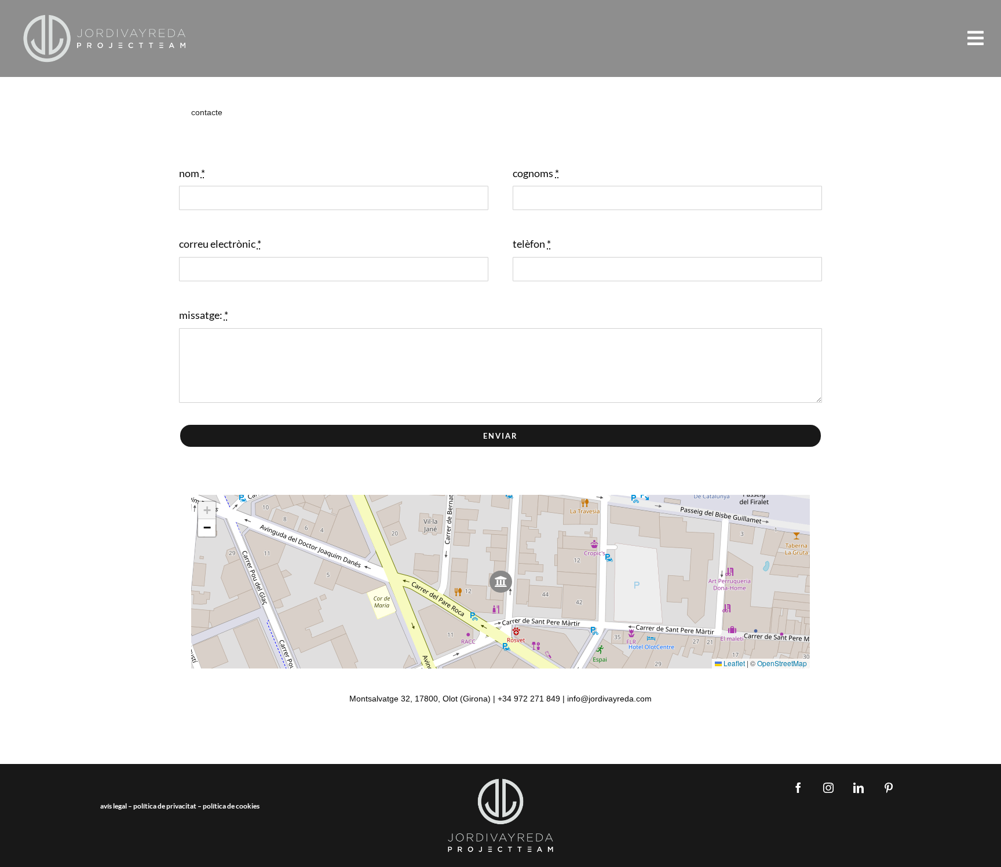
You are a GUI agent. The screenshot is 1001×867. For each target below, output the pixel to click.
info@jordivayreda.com (609, 698)
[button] (500, 582)
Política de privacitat (164, 806)
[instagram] (828, 788)
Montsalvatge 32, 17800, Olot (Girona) (420, 698)
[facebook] (798, 788)
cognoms (536, 173)
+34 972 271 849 (529, 698)
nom (192, 173)
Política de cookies (231, 806)
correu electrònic (220, 243)
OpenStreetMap (782, 663)
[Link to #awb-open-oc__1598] (975, 38)
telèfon (532, 243)
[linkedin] (858, 788)
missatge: (203, 314)
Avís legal (113, 806)
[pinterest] (888, 788)
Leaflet (733, 663)
